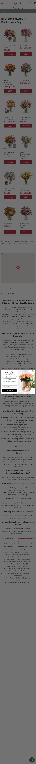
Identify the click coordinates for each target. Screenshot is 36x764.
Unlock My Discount (9, 390)
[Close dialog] (34, 371)
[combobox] (3, 387)
